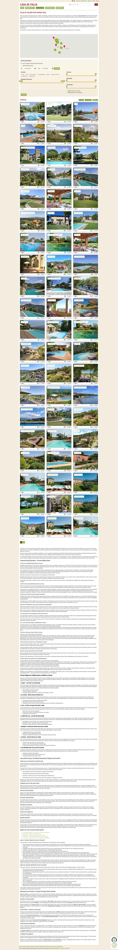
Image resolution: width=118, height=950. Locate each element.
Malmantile (24, 256)
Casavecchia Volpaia (81, 322)
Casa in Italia (28, 4)
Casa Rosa (51, 256)
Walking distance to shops (74, 90)
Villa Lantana (25, 496)
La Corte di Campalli (27, 431)
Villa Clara (24, 518)
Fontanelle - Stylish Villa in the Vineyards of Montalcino (36, 838)
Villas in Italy (22, 946)
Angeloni (51, 409)
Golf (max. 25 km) (55, 74)
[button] (64, 46)
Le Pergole (24, 365)
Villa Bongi (51, 496)
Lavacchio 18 (78, 518)
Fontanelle (78, 474)
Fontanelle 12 (79, 496)
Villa (23, 74)
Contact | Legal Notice (81, 1)
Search (56, 68)
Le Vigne (77, 234)
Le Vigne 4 (51, 191)
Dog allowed (33, 74)
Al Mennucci (52, 125)
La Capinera (25, 104)
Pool (27, 74)
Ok (96, 4)
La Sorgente (25, 387)
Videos (54, 946)
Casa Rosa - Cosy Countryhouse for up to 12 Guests (35, 836)
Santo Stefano (26, 300)
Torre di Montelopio (27, 147)
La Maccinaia (52, 518)
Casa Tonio (51, 147)
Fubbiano (51, 213)
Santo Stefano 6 (80, 169)
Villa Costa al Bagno (27, 213)
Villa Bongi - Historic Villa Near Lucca (32, 833)
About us (90, 1)
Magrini (50, 104)
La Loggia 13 (51, 300)
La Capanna (24, 169)
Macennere (78, 278)
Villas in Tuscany (30, 946)
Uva (76, 104)
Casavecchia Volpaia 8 (55, 234)
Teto (22, 125)
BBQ (48, 74)
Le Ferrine (51, 343)
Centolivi (51, 365)
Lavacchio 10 (52, 431)
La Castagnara (79, 256)
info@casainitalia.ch (55, 948)
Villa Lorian (25, 452)
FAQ (94, 1)
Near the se (24, 76)
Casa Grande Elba (80, 387)
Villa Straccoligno (54, 278)
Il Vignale (24, 322)
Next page (22, 539)
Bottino (23, 278)
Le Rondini (51, 169)
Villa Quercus (79, 365)
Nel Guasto (78, 125)
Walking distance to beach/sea (75, 92)
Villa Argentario (53, 452)
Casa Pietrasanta (53, 387)
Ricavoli (77, 343)
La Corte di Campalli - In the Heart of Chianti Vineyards (36, 832)
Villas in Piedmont (39, 946)
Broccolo (24, 234)
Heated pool (32, 76)
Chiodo (77, 431)
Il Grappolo (25, 191)
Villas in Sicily (48, 946)
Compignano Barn (80, 147)
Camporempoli (25, 343)
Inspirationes (60, 946)
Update (23, 94)
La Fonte (77, 191)
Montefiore (78, 213)
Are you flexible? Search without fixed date (32, 63)
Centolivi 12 (78, 409)
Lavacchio (24, 474)
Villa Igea (78, 452)
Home (97, 1)
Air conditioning (41, 74)
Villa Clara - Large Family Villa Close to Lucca (34, 835)
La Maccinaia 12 (52, 474)
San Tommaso (79, 300)
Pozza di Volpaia (53, 322)
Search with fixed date (28, 65)
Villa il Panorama (26, 409)
